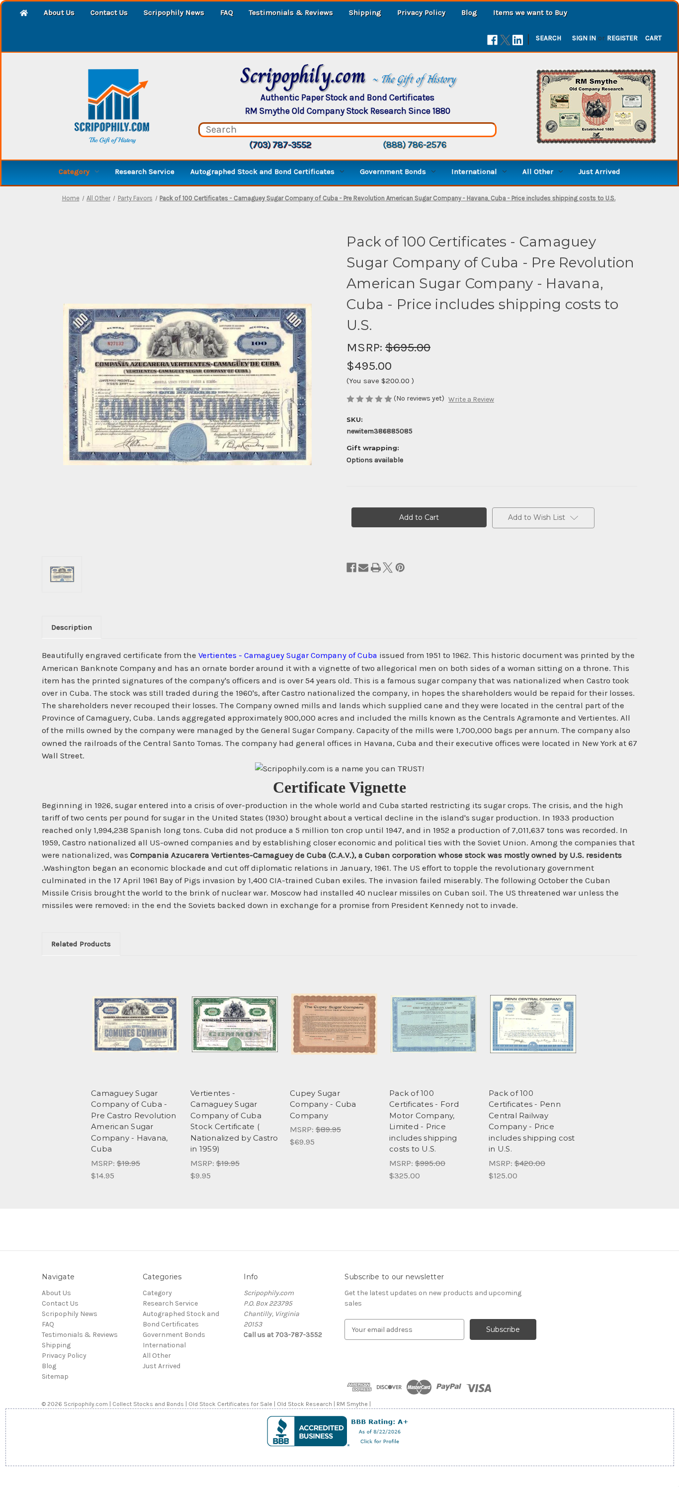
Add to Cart (334, 1033)
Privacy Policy (421, 12)
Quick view (127, 1015)
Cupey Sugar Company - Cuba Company (323, 1104)
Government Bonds (393, 171)
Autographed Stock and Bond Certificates (262, 171)
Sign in (584, 38)
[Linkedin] (517, 40)
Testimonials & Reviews (291, 12)
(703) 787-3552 (280, 144)
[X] (505, 40)
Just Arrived (599, 171)
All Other (537, 171)
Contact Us (109, 12)
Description (71, 627)
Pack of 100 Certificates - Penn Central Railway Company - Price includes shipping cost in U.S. (532, 1121)
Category (74, 171)
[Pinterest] (400, 568)
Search (548, 38)
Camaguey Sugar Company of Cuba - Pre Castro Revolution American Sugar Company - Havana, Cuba (133, 1121)
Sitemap (55, 1376)
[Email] (363, 568)
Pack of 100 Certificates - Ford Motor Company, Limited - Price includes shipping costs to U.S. (424, 1121)
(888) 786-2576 (414, 144)
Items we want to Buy (530, 12)
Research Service (144, 171)
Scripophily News (174, 12)
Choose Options (135, 1033)
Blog (469, 12)
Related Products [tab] (81, 943)
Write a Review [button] (471, 399)
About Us (59, 12)
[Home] (24, 13)
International (474, 171)
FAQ (226, 12)
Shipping (365, 12)
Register (622, 38)
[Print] (376, 568)
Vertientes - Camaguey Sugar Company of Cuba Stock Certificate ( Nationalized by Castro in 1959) (234, 1121)
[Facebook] (492, 40)
